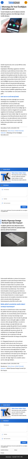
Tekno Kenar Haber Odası (18, 173)
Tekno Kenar (11, 130)
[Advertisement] (14, 48)
